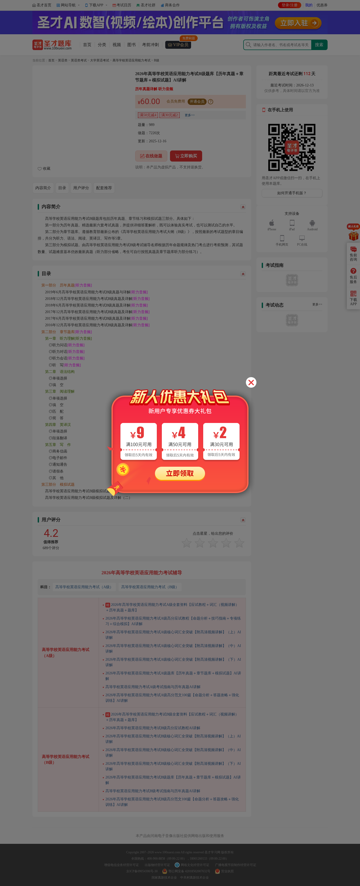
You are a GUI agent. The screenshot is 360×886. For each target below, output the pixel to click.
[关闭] (251, 382)
